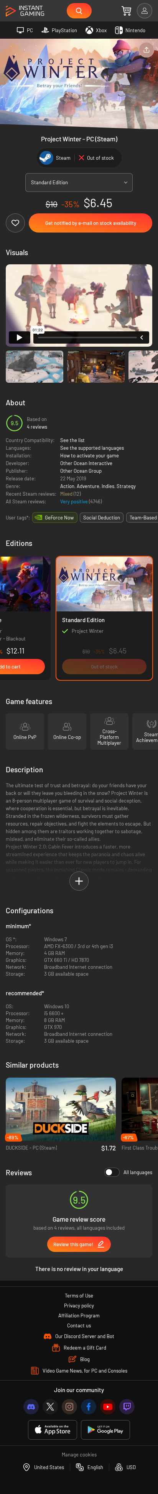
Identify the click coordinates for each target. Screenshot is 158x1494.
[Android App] (105, 1430)
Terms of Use (79, 1296)
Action (67, 486)
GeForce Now (59, 517)
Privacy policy (79, 1305)
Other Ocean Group (81, 471)
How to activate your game (89, 455)
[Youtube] (107, 1406)
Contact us (79, 1325)
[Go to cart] (126, 10)
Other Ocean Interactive (86, 463)
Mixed (67, 494)
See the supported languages (92, 448)
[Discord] (31, 1406)
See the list (72, 440)
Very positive (74, 501)
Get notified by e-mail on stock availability (90, 223)
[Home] (25, 11)
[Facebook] (88, 1406)
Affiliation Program (79, 1315)
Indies (108, 486)
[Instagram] (69, 1406)
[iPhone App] (52, 1430)
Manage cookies (79, 1454)
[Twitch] (127, 1406)
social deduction (101, 517)
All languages (137, 1172)
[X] (50, 1406)
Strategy (126, 486)
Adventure (88, 486)
